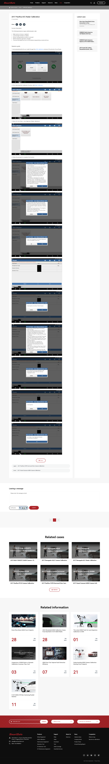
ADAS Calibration (41, 739)
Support (44, 2)
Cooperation (67, 2)
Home (31, 2)
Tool (55, 744)
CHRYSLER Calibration (27, 7)
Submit (44, 721)
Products (37, 2)
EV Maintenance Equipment (43, 749)
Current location (14, 7)
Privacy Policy (97, 760)
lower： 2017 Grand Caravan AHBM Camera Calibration (26, 470)
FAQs (55, 737)
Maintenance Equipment (43, 741)
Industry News (77, 737)
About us (68, 737)
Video (55, 739)
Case (61, 2)
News (56, 2)
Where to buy (57, 721)
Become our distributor (85, 721)
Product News (77, 741)
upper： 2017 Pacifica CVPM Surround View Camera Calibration (28, 466)
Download (56, 741)
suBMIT (34, 507)
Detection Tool (40, 744)
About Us (50, 2)
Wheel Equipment (41, 737)
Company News (78, 739)
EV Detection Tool (41, 746)
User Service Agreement (88, 760)
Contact (101, 2)
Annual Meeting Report (79, 744)
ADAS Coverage (57, 746)
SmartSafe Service (58, 749)
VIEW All (55, 589)
